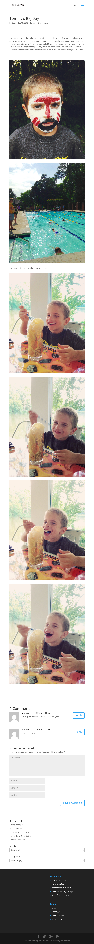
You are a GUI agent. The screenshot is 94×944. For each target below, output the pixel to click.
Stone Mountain (15, 828)
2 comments (43, 23)
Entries (56, 912)
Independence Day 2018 (19, 832)
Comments (58, 915)
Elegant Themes (41, 940)
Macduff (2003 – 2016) (18, 840)
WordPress (65, 940)
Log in (54, 908)
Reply (79, 715)
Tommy (33, 23)
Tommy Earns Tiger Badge (20, 836)
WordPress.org (57, 919)
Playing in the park (16, 825)
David (14, 23)
